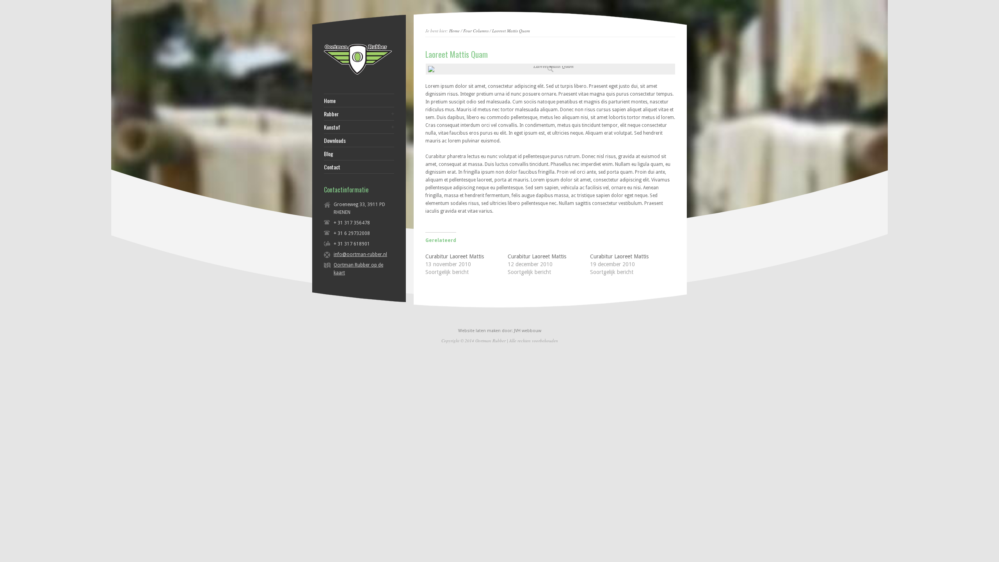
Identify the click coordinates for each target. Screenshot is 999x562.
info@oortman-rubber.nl (360, 254)
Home (454, 31)
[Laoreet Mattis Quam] (550, 69)
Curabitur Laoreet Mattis (454, 256)
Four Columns (476, 31)
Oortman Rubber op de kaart (358, 269)
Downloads (335, 140)
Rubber (331, 114)
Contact (332, 167)
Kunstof (332, 127)
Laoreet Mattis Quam (511, 31)
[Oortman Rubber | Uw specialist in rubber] (358, 74)
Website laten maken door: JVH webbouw (499, 330)
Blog (328, 154)
